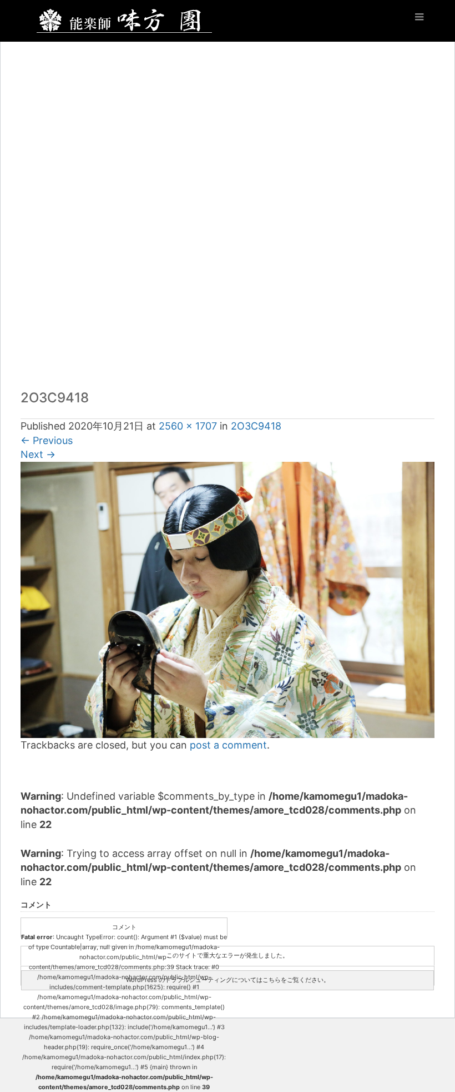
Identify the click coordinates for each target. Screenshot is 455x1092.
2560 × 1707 (188, 426)
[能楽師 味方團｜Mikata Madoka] (124, 19)
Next (38, 454)
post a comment (228, 745)
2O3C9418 (256, 426)
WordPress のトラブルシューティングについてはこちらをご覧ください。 (228, 980)
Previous (47, 440)
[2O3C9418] (227, 599)
